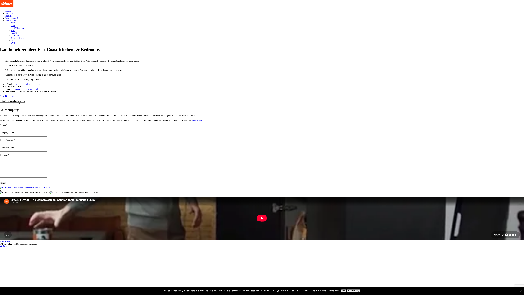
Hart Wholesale (17, 28)
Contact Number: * (8, 147)
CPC (13, 23)
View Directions (7, 96)
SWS (13, 43)
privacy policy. (197, 120)
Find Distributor (12, 21)
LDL (13, 40)
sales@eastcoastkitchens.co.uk (25, 89)
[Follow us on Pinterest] (4, 246)
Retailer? (9, 13)
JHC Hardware (17, 38)
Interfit (14, 33)
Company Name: (7, 132)
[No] (520, 291)
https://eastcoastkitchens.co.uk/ (27, 84)
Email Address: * (7, 140)
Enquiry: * (4, 155)
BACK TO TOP (7, 241)
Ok (343, 291)
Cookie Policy (353, 291)
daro (13, 25)
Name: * (3, 125)
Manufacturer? (11, 18)
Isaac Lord (15, 35)
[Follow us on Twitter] (1, 246)
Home (8, 11)
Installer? (9, 16)
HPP (13, 30)
